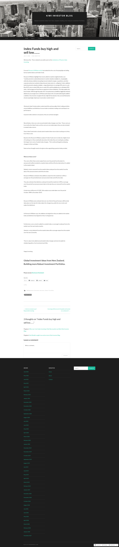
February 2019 (27, 486)
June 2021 (26, 379)
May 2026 (26, 375)
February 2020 (27, 440)
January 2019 (27, 489)
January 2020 (27, 444)
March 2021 (27, 390)
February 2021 (27, 394)
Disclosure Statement (38, 273)
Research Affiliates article (36, 70)
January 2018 (27, 531)
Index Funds (28, 294)
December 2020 (27, 402)
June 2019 (26, 470)
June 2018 (26, 512)
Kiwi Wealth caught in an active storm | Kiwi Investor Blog (44, 335)
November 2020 (28, 406)
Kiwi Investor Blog (59, 16)
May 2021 (26, 383)
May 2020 (26, 429)
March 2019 (27, 482)
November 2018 (28, 497)
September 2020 (28, 413)
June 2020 (26, 425)
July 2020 (26, 421)
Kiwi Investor (36, 56)
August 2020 (27, 417)
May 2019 (26, 474)
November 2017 (28, 535)
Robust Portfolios (49, 290)
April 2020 (26, 432)
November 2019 (28, 451)
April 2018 (26, 520)
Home (26, 38)
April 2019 (26, 478)
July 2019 (26, 467)
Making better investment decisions (35, 290)
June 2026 (26, 371)
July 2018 (26, 509)
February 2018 (27, 528)
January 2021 (27, 398)
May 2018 (26, 516)
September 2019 (28, 459)
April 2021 (26, 387)
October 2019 (27, 455)
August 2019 (27, 463)
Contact (40, 38)
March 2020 (27, 436)
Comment (65, 355)
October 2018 (27, 501)
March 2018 (27, 524)
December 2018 (27, 493)
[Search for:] (85, 48)
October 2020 (27, 409)
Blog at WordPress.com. (31, 544)
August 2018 (27, 505)
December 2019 (27, 448)
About (33, 38)
